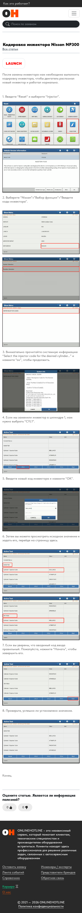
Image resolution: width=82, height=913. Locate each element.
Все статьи (10, 49)
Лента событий (13, 872)
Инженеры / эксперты (56, 867)
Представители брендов (58, 872)
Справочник (11, 878)
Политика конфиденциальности (41, 906)
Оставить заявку (14, 867)
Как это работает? (16, 3)
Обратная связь (52, 878)
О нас (6, 892)
